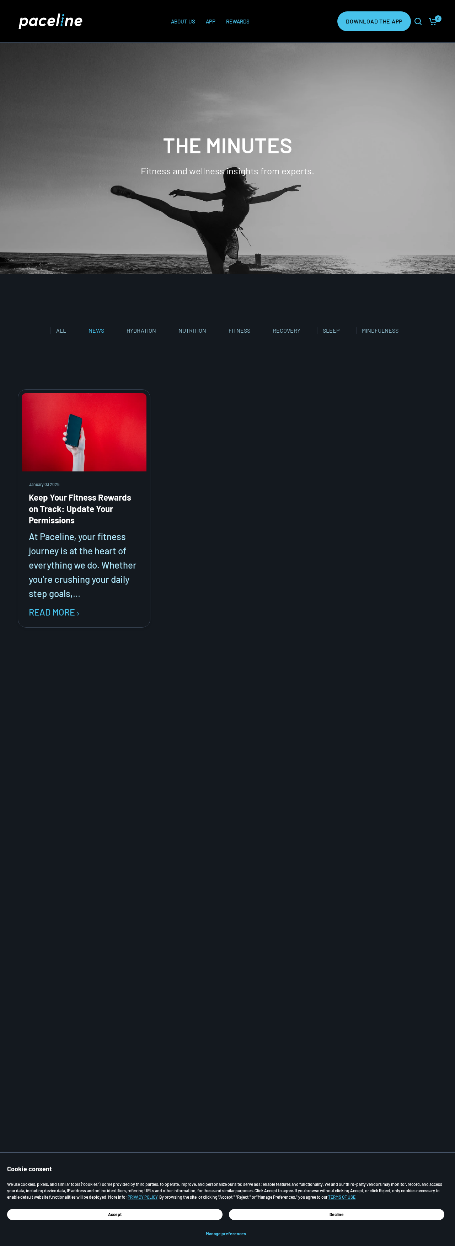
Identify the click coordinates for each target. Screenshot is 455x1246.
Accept (115, 1214)
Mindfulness (380, 330)
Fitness (239, 330)
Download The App (374, 21)
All (61, 330)
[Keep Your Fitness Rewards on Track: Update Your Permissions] (84, 432)
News (96, 330)
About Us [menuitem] (183, 21)
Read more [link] (52, 612)
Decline (337, 1214)
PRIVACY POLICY (142, 1196)
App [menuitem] (210, 21)
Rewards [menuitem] (238, 21)
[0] (431, 21)
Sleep (331, 330)
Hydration (141, 330)
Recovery (286, 330)
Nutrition (192, 330)
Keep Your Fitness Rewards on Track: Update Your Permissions (80, 508)
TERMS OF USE (341, 1196)
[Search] (418, 21)
